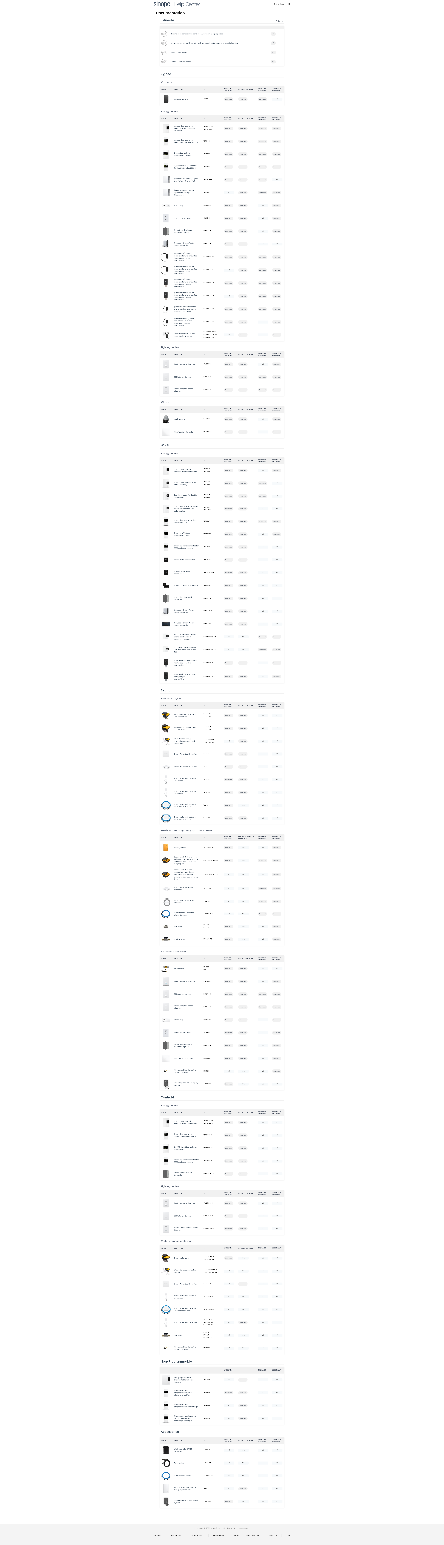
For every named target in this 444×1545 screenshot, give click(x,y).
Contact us (156, 1535)
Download (228, 99)
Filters (279, 21)
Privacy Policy (176, 1535)
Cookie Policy (198, 1535)
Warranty (273, 1535)
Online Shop (278, 4)
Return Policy (218, 1535)
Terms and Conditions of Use (246, 1535)
